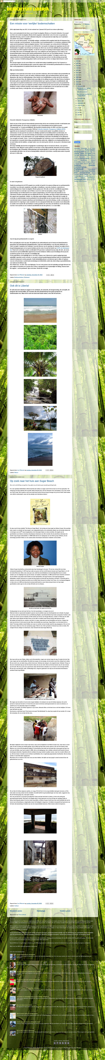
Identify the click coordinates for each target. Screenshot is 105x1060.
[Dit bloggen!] (48, 275)
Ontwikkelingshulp (80, 167)
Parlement (27, 277)
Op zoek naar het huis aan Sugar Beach (32, 481)
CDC (94, 151)
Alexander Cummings (80, 148)
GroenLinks (84, 160)
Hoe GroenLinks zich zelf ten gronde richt (28, 979)
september (80, 103)
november (80, 98)
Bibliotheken (81, 150)
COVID (93, 153)
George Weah (84, 158)
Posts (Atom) (22, 914)
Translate (87, 24)
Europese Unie (84, 157)
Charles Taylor (79, 153)
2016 (77, 75)
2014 (77, 79)
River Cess (92, 174)
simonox (60, 1047)
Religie (86, 174)
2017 (77, 72)
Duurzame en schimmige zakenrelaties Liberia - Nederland (33, 996)
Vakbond (83, 177)
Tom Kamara (92, 176)
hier (36, 946)
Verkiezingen (91, 177)
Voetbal (76, 181)
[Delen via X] (50, 275)
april (78, 114)
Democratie (83, 155)
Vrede (80, 181)
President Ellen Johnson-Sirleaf (84, 172)
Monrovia (86, 163)
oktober (79, 100)
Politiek (76, 171)
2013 (77, 81)
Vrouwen (84, 181)
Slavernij (81, 176)
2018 (77, 70)
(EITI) (63, 129)
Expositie (93, 156)
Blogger (79, 1047)
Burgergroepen (79, 151)
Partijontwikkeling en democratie (26, 954)
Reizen (81, 174)
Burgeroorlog (88, 151)
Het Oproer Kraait (21, 963)
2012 (77, 84)
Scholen (76, 176)
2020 (77, 65)
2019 (77, 68)
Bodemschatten (18, 277)
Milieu (81, 163)
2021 (77, 63)
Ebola (89, 155)
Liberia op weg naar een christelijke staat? (28, 1022)
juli (78, 107)
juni (78, 110)
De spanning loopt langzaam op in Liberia (28, 971)
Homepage (41, 911)
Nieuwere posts (16, 911)
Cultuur (16, 905)
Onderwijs (92, 165)
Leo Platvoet (24, 921)
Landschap (76, 163)
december (80, 86)
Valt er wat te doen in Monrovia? (26, 1030)
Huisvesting (77, 162)
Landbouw (92, 162)
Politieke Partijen (84, 171)
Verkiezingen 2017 (80, 179)
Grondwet (93, 160)
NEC (94, 163)
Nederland (77, 165)
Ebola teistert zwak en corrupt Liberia (27, 1013)
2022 (77, 61)
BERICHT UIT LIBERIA (28, 9)
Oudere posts (65, 911)
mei (78, 112)
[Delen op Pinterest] (53, 275)
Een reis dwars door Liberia (24, 1005)
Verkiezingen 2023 (91, 179)
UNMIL (76, 177)
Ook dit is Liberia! (19, 285)
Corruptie (88, 153)
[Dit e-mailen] (47, 275)
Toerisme (86, 176)
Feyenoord (77, 158)
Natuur (16, 472)
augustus (80, 105)
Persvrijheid (92, 169)
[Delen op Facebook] (51, 275)
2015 (77, 77)
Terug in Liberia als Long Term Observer (28, 988)
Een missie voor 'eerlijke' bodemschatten (32, 23)
